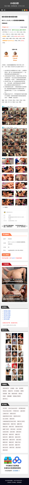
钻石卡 (13, 258)
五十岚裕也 (16, 390)
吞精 (12, 418)
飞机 (16, 16)
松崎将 (4, 36)
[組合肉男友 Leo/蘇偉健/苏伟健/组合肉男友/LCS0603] (14, 341)
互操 (3, 16)
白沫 (19, 429)
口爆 (4, 295)
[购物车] (24, 10)
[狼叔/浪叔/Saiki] (8, 341)
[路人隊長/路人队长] (14, 378)
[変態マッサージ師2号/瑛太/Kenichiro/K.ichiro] (21, 347)
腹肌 (21, 38)
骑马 (20, 40)
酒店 (11, 444)
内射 (24, 32)
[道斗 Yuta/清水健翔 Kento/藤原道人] (14, 359)
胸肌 (17, 38)
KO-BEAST (23, 29)
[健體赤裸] (8, 365)
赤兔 (17, 388)
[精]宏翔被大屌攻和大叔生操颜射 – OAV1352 (14, 299)
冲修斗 (4, 396)
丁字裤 (16, 410)
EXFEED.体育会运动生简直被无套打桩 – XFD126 (15, 281)
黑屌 (12, 447)
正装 (13, 36)
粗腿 (7, 38)
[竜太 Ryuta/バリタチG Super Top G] (14, 347)
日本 (9, 16)
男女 (20, 36)
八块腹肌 (12, 388)
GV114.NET (7, 319)
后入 (4, 34)
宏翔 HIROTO (6, 388)
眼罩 (4, 38)
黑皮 (23, 40)
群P (17, 295)
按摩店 (22, 390)
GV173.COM (7, 313)
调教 (13, 279)
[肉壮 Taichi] (21, 378)
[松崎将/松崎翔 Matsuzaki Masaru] (6, 53)
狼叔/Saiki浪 (14, 393)
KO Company (16, 29)
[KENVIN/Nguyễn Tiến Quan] (14, 335)
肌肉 (14, 38)
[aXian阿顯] (21, 371)
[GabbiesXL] (14, 371)
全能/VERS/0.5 (7, 416)
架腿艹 (8, 36)
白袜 (12, 431)
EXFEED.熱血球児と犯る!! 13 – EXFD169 (20, 226)
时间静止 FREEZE (17, 396)
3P (5, 408)
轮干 (5, 444)
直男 (23, 36)
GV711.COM (7, 317)
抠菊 (13, 34)
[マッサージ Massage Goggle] (21, 365)
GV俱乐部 (14, 3)
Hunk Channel (12, 408)
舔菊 (24, 38)
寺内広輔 (5, 393)
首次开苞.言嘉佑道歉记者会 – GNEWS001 (9, 226)
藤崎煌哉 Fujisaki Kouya (8, 40)
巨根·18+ (8, 34)
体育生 (13, 413)
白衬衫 (5, 431)
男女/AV (20, 393)
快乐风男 (21, 388)
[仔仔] (8, 378)
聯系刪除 (20, 482)
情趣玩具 (6, 424)
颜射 (17, 444)
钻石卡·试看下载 (18, 279)
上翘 (22, 410)
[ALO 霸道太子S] (21, 353)
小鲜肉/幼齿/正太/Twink (9, 421)
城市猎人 (5, 390)
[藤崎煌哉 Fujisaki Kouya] (15, 53)
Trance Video (7, 410)
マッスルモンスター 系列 (13, 32)
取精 (8, 279)
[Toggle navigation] (4, 10)
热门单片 (10, 295)
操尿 (19, 34)
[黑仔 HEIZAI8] (8, 359)
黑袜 (4, 42)
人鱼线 (5, 413)
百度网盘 (13, 16)
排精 (5, 426)
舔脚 (5, 442)
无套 (22, 34)
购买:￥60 (6, 27)
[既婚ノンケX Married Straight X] (8, 353)
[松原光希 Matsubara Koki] (21, 341)
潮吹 (16, 36)
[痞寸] (14, 353)
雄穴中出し (5, 398)
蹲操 (16, 40)
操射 (16, 34)
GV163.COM (7, 311)
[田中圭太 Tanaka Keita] (21, 359)
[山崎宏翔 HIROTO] (8, 335)
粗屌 (11, 434)
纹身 (5, 437)
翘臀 (11, 38)
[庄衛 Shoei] (14, 365)
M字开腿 (5, 32)
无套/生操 (19, 426)
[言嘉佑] (8, 347)
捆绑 (19, 424)
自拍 (18, 439)
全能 (21, 32)
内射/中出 (17, 416)
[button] (27, 10)
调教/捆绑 (9, 396)
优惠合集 (6, 16)
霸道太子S (10, 390)
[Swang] (21, 335)
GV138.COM (7, 315)
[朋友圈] (22, 10)
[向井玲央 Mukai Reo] (8, 371)
